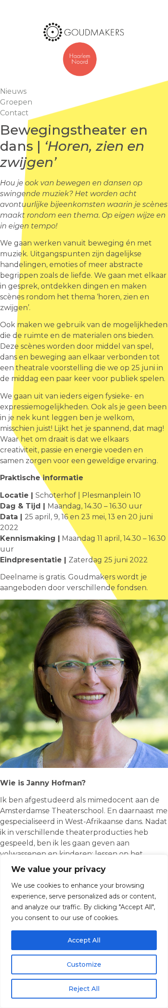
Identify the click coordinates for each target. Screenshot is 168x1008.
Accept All (84, 940)
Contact (14, 113)
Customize (84, 964)
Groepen (16, 102)
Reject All (84, 989)
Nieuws (13, 91)
